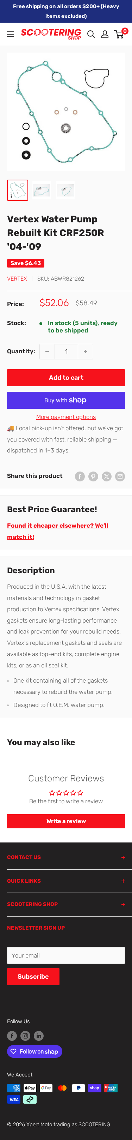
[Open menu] (10, 34)
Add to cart (66, 378)
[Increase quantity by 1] (85, 351)
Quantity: (21, 351)
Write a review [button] (66, 821)
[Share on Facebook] (80, 476)
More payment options (66, 416)
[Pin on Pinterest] (93, 476)
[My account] (104, 34)
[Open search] (91, 34)
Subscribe (33, 976)
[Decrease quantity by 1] (47, 351)
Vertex (17, 278)
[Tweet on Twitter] (107, 476)
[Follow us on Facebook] (12, 1036)
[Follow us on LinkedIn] (39, 1036)
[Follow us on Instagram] (25, 1036)
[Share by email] (120, 476)
